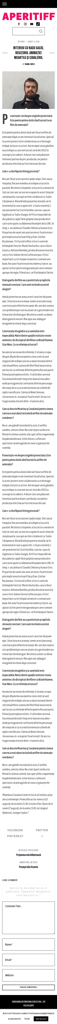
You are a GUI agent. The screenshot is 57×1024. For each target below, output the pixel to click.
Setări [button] (27, 1018)
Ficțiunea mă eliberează (28, 852)
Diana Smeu (30, 64)
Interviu (21, 41)
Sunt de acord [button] (41, 1019)
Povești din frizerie (28, 865)
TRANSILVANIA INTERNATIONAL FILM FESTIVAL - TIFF (28, 1001)
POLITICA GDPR (28, 1005)
